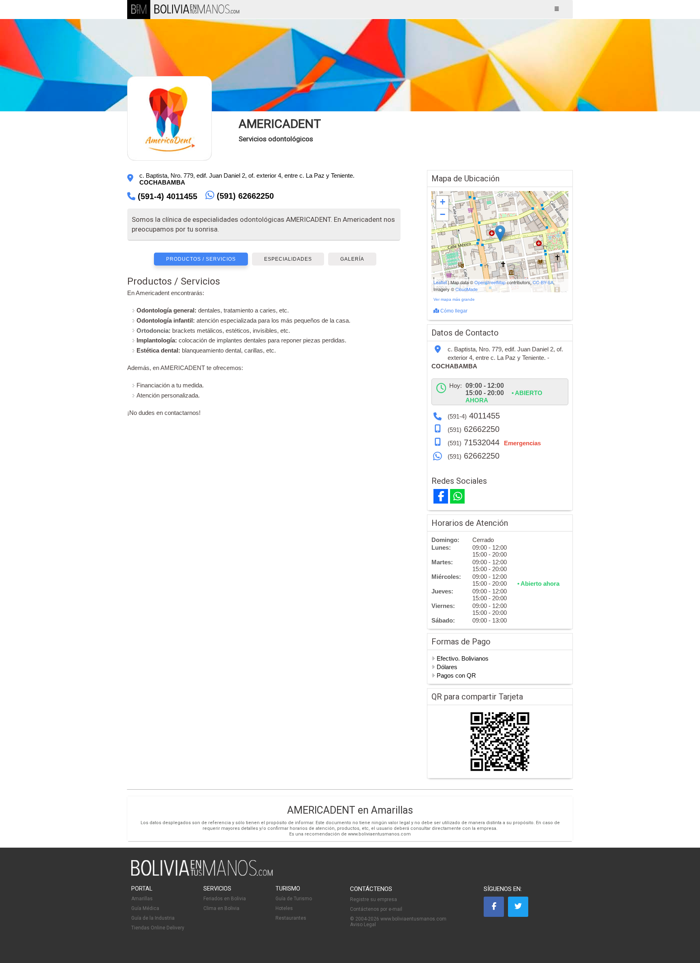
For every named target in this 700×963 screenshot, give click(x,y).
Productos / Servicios (201, 259)
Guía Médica (145, 908)
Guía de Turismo (293, 898)
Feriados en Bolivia (224, 898)
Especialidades (288, 259)
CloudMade (466, 289)
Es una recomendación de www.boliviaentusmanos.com (350, 834)
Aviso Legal (363, 924)
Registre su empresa (373, 899)
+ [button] (442, 202)
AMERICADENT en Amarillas (350, 810)
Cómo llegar (453, 311)
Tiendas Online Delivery (157, 928)
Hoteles (284, 908)
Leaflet (440, 282)
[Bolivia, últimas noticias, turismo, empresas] (202, 874)
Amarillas (142, 898)
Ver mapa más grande (454, 299)
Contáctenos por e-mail (376, 909)
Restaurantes (290, 918)
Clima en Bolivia (221, 908)
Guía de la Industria (153, 918)
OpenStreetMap (490, 282)
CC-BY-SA (543, 282)
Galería (352, 259)
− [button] (442, 214)
